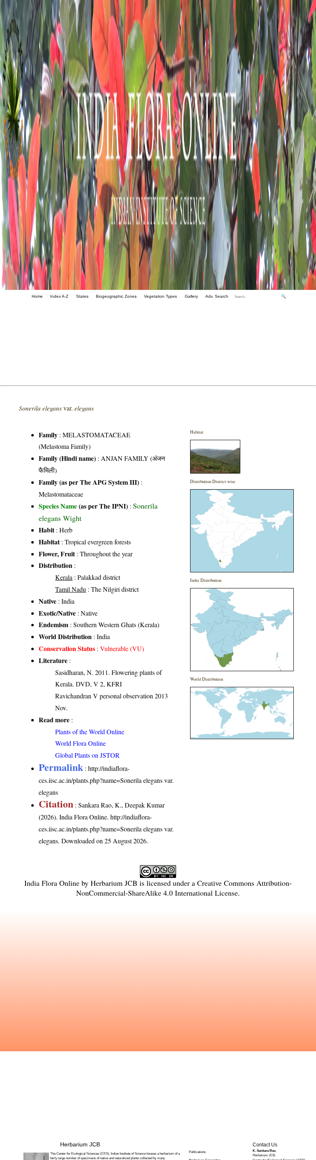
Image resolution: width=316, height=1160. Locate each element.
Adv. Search (216, 296)
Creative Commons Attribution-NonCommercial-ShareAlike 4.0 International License (184, 888)
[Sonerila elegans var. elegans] (215, 471)
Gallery (191, 296)
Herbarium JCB (114, 883)
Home (37, 296)
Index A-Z (59, 296)
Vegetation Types (160, 296)
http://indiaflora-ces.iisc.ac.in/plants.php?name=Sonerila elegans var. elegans (106, 780)
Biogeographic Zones (116, 296)
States (82, 296)
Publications (197, 1152)
